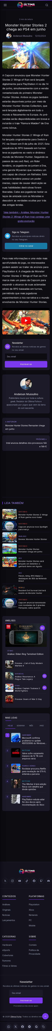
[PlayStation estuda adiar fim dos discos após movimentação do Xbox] (15, 799)
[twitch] (41, 881)
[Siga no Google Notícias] (36, 1027)
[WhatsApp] (9, 1027)
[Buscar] (47, 5)
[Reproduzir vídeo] (26, 321)
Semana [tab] (21, 726)
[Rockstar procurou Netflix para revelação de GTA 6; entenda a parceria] (15, 768)
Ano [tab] (42, 726)
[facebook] (34, 881)
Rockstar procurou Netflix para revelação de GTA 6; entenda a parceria (34, 771)
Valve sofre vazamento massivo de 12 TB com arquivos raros (33, 756)
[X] (15, 1027)
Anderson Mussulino (22, 36)
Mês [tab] (31, 726)
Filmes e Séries (9, 966)
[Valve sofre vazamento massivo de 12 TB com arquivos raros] (15, 752)
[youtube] (20, 881)
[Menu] (5, 5)
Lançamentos (8, 920)
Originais (6, 910)
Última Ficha (15, 1016)
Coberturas (7, 955)
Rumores (6, 960)
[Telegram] (29, 1027)
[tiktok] (27, 881)
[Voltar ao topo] (45, 1016)
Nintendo (33, 915)
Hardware (7, 945)
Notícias (6, 915)
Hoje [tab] (10, 726)
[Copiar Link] (43, 1027)
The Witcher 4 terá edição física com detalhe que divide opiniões (34, 787)
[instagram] (12, 881)
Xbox (31, 910)
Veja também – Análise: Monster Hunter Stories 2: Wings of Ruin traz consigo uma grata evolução (26, 216)
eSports (6, 950)
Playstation (34, 904)
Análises (6, 904)
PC (30, 920)
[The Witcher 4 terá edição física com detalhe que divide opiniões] (15, 783)
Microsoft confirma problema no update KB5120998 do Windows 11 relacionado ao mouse (33, 741)
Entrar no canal (26, 246)
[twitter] (5, 881)
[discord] (48, 881)
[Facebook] (22, 1027)
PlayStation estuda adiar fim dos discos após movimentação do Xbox (33, 802)
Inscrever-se (26, 364)
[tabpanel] (26, 769)
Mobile (32, 925)
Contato (33, 945)
